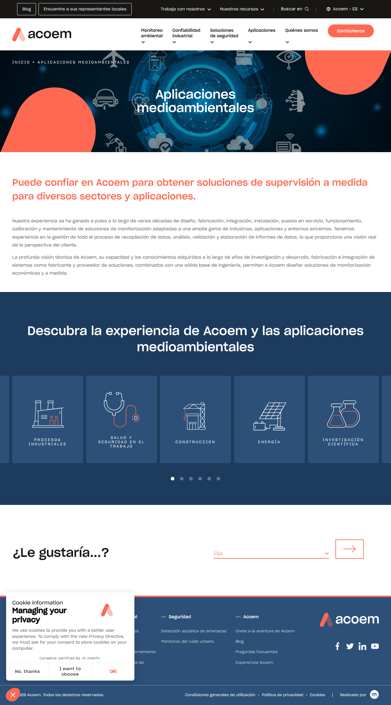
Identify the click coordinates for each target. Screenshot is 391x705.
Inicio (21, 62)
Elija (218, 553)
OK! (113, 671)
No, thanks (27, 671)
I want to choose (70, 671)
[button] (172, 478)
